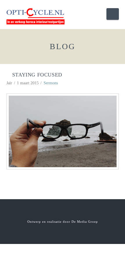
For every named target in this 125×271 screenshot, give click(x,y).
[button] (112, 14)
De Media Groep (85, 221)
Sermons (51, 83)
